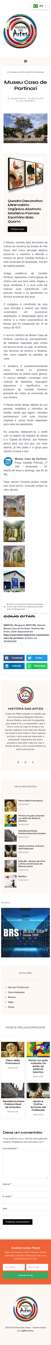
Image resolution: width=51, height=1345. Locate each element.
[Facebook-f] (18, 762)
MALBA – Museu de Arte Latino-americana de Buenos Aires (31, 864)
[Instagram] (25, 762)
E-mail (7, 1196)
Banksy (22, 876)
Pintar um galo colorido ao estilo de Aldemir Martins (31, 818)
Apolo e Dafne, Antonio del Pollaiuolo (31, 847)
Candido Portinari (24, 604)
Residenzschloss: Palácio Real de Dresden (32, 832)
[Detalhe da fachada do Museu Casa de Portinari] (14, 591)
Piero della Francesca (30, 800)
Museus (14, 72)
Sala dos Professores (32, 72)
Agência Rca (27, 1330)
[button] (25, 61)
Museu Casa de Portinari (25, 605)
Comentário (10, 1148)
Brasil (10, 604)
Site (5, 1208)
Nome (7, 1184)
